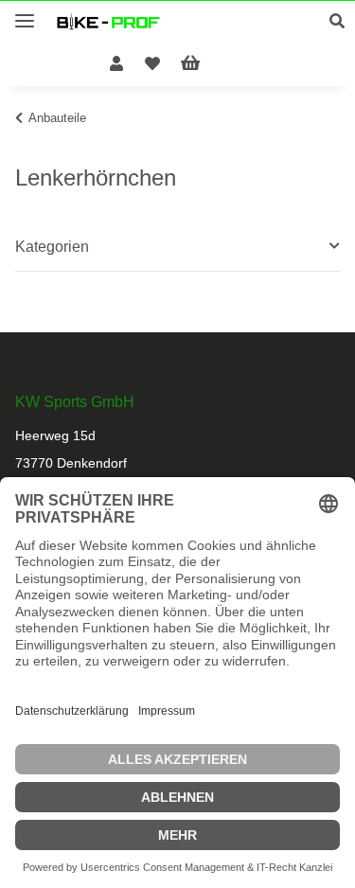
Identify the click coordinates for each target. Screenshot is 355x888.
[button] (342, 22)
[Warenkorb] (205, 64)
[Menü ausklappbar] (24, 13)
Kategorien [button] (52, 247)
